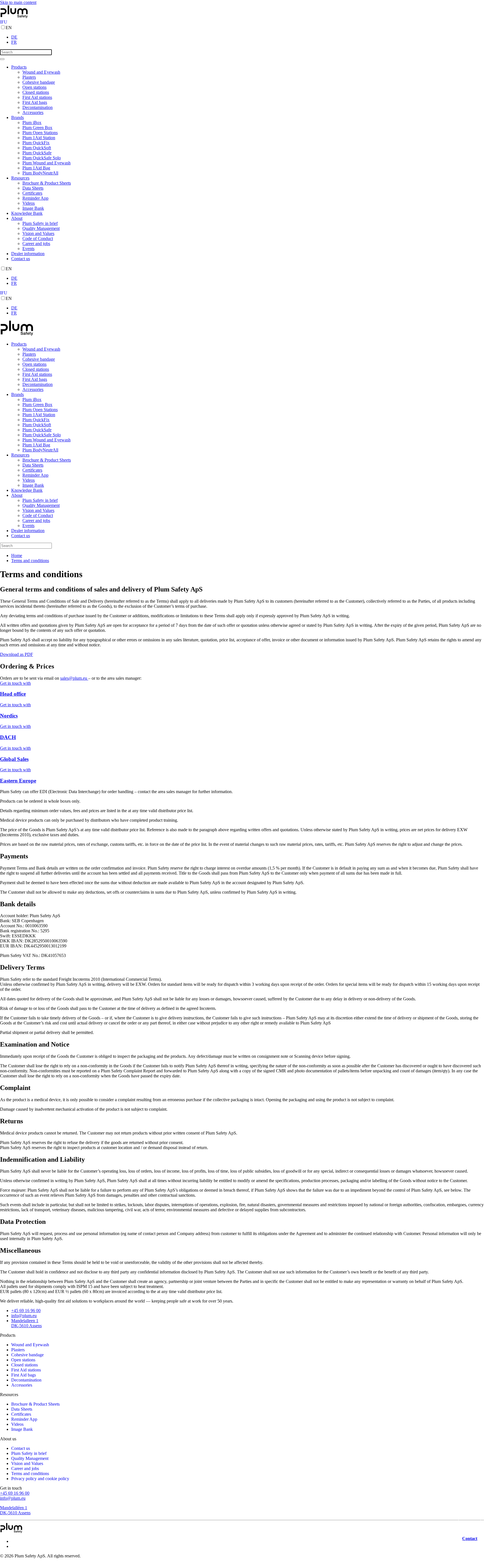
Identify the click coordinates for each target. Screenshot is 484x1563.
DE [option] (14, 37)
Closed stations (35, 92)
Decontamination (37, 107)
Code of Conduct (37, 238)
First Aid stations (37, 97)
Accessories (32, 112)
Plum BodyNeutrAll (40, 173)
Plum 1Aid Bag (36, 168)
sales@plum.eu (74, 678)
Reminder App (35, 198)
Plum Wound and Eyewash (46, 162)
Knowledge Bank (27, 213)
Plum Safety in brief (40, 223)
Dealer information (28, 253)
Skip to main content (18, 2)
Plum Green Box (37, 127)
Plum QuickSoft (36, 147)
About (16, 218)
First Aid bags (34, 102)
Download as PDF (16, 654)
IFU (3, 22)
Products (19, 67)
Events (28, 248)
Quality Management (41, 228)
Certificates (32, 193)
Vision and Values (38, 233)
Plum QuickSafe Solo (41, 157)
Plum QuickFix (36, 142)
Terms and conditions (30, 1473)
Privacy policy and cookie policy (40, 1478)
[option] (247, 37)
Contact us (20, 258)
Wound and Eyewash (41, 72)
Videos (28, 203)
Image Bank (33, 208)
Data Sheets (32, 188)
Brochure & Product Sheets (46, 183)
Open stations (34, 87)
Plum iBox (31, 122)
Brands (17, 117)
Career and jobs (36, 243)
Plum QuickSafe (37, 152)
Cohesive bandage (38, 82)
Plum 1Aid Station (38, 137)
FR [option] (14, 42)
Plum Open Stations (40, 132)
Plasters (29, 77)
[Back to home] (14, 17)
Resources (20, 178)
